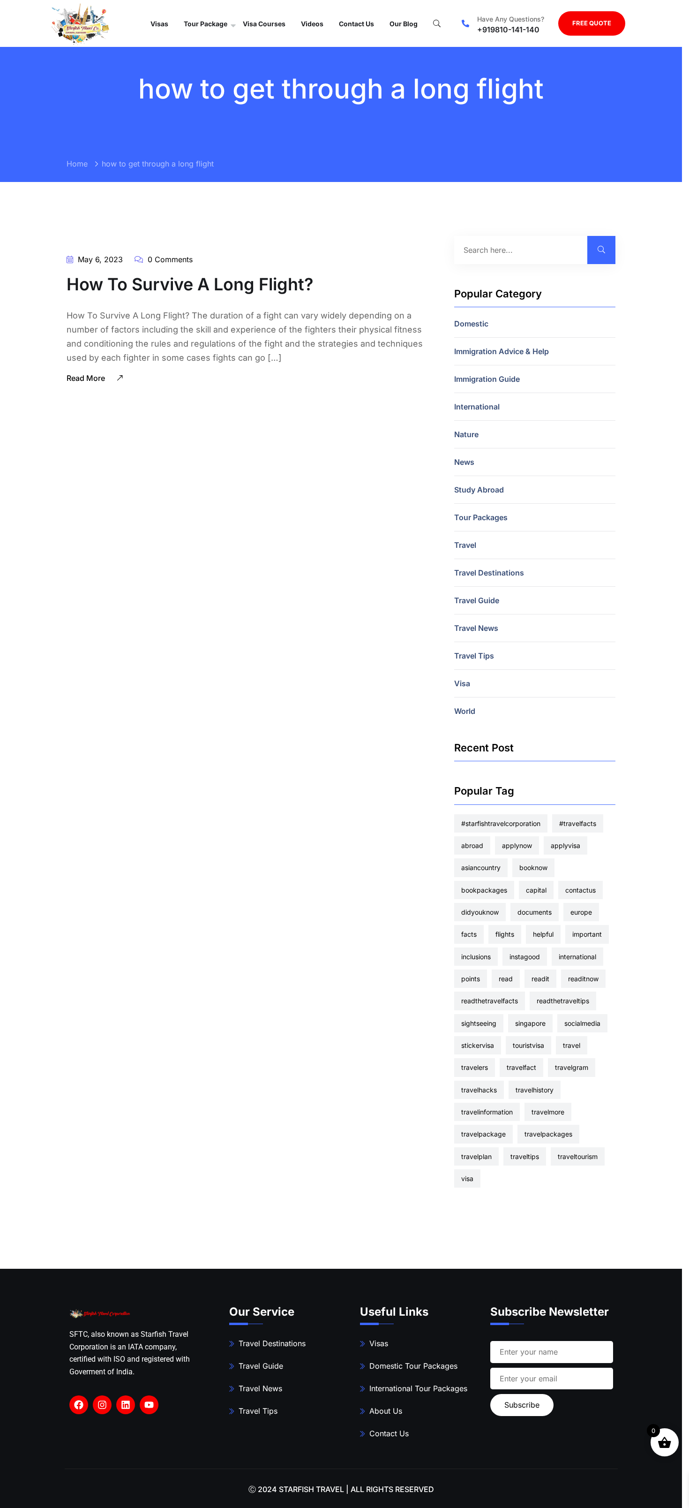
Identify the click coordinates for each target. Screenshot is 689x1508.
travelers (474, 1067)
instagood (524, 957)
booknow (533, 867)
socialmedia (582, 1023)
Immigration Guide (487, 379)
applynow (517, 845)
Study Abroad (479, 489)
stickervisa (477, 1045)
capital (536, 890)
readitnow (583, 979)
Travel (465, 545)
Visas (159, 24)
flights (504, 934)
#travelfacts (577, 823)
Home (77, 163)
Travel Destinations (489, 572)
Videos (312, 24)
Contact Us (356, 24)
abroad (472, 845)
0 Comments (169, 259)
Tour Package (205, 24)
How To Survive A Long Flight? (190, 284)
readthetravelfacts (489, 1001)
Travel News (476, 628)
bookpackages (484, 890)
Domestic (471, 323)
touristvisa (528, 1045)
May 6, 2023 (99, 259)
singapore (530, 1023)
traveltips (524, 1156)
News (464, 462)
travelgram (571, 1067)
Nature (466, 434)
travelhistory (535, 1090)
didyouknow (480, 912)
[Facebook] (78, 1404)
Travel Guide (476, 600)
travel (571, 1045)
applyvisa (565, 845)
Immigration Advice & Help (501, 351)
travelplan (476, 1156)
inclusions (476, 957)
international (577, 957)
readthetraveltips (563, 1001)
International (477, 406)
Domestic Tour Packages (413, 1366)
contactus (580, 890)
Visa (462, 683)
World (464, 711)
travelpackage (483, 1134)
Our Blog (403, 24)
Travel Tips (474, 655)
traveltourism (578, 1156)
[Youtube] (149, 1404)
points (470, 979)
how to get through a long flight (158, 163)
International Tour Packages (418, 1388)
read (506, 979)
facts (469, 934)
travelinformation (487, 1112)
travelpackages (548, 1134)
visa (467, 1178)
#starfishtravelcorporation (500, 823)
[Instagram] (102, 1404)
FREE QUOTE (591, 23)
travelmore (548, 1112)
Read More (87, 378)
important (587, 934)
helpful (543, 934)
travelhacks (479, 1090)
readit (540, 979)
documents (534, 912)
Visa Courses (264, 24)
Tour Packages (481, 517)
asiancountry (481, 867)
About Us (385, 1411)
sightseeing (478, 1023)
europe (581, 912)
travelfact (521, 1067)
